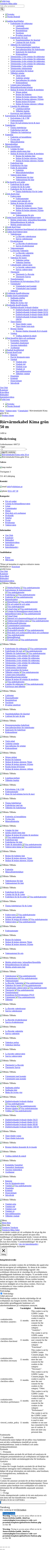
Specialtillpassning (23, 371)
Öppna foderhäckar (18, 127)
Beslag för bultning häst (25, 156)
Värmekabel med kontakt (26, 286)
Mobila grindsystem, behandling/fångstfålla (28, 220)
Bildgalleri (4, 395)
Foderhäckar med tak (19, 130)
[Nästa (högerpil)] (4, 1549)
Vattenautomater (17, 248)
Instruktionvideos (7, 397)
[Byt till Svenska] (9, 14)
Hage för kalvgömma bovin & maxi (25, 123)
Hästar (8, 511)
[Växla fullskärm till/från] (4, 1547)
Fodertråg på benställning (20, 137)
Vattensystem (15, 213)
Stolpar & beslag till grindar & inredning (27, 90)
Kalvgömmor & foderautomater (18, 116)
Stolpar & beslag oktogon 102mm (30, 99)
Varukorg (4, 3)
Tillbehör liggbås (23, 111)
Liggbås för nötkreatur (19, 106)
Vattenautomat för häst (25, 180)
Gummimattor (11, 508)
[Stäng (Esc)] (9, 1547)
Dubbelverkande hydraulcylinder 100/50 (22, 1127)
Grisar (7, 506)
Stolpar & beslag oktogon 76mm (29, 97)
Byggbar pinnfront (23, 35)
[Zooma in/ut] (1, 1547)
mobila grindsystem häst (20, 151)
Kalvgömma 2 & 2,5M (19, 118)
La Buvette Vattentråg (19, 250)
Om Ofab (4, 387)
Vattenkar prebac (23, 260)
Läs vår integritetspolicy (28, 1244)
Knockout (16, 566)
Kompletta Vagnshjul (19, 340)
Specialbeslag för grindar (26, 80)
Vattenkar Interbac (23, 262)
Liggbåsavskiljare (23, 109)
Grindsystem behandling (20, 85)
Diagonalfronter (22, 28)
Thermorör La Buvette (25, 274)
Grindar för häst (17, 149)
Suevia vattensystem (24, 269)
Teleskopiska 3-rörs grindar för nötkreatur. (27, 59)
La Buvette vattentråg (24, 253)
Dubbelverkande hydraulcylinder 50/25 (32, 310)
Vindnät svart (21, 366)
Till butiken (21, 1510)
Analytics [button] (4, 1461)
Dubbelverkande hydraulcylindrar (24, 307)
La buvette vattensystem (26, 267)
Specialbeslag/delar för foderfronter (30, 49)
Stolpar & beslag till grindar (21, 203)
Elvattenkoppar (16, 241)
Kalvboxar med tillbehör (20, 113)
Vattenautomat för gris (25, 215)
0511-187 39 (13, 491)
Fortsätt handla (9, 1513)
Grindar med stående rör (20, 201)
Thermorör (14, 272)
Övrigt (8, 520)
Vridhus (13, 333)
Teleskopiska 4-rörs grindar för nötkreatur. (27, 61)
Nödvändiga (8, 1293)
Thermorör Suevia (23, 277)
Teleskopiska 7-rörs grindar (21, 66)
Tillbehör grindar (17, 73)
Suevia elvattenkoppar (25, 246)
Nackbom (20, 33)
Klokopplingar (22, 54)
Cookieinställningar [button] (8, 1246)
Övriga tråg (15, 139)
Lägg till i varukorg (8, 452)
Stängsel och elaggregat (36, 618)
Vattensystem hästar (18, 175)
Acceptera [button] (21, 1246)
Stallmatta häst (16, 300)
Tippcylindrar (16, 321)
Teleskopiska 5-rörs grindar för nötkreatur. (27, 64)
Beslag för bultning (23, 94)
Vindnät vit (20, 369)
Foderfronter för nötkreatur (21, 23)
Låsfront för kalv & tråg (25, 42)
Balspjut (13, 355)
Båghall (17, 637)
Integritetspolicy (11, 547)
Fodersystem (15, 196)
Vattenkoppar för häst (24, 177)
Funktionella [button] (5, 1435)
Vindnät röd (20, 364)
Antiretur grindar (23, 78)
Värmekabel (15, 284)
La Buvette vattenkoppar (26, 236)
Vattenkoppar (15, 234)
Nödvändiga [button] (5, 1291)
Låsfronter (20, 26)
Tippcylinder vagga (24, 324)
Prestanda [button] (4, 1449)
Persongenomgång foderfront (28, 47)
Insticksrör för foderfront (26, 52)
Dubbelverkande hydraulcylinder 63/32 (32, 312)
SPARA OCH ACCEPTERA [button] (12, 1500)
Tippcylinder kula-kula (25, 326)
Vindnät (13, 359)
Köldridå (14, 378)
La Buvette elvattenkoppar (27, 243)
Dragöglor (14, 376)
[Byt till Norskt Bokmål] (12, 17)
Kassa (7, 557)
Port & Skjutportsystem (20, 357)
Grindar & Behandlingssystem (17, 504)
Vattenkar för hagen (18, 258)
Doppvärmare (16, 381)
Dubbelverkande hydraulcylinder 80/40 (32, 314)
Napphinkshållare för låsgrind (28, 40)
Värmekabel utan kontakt (26, 288)
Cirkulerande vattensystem (21, 265)
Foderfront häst (16, 163)
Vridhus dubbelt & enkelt (26, 336)
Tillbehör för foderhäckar (20, 132)
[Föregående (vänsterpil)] (1, 1549)
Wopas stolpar (21, 92)
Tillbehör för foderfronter (20, 45)
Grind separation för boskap (21, 71)
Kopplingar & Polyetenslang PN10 (24, 281)
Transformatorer (17, 279)
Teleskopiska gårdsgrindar (21, 68)
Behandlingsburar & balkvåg (22, 222)
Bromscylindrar (16, 329)
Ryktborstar (10, 522)
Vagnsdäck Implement (19, 343)
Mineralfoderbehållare (25, 172)
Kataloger (4, 390)
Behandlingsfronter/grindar (21, 87)
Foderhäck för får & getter (21, 189)
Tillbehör (14, 291)
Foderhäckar (10, 125)
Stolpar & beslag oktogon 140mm (30, 104)
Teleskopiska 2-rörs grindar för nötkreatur (27, 56)
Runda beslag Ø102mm (25, 101)
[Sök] (2, 9)
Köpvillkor (4, 392)
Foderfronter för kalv (19, 38)
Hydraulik (9, 515)
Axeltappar (15, 347)
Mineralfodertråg (17, 142)
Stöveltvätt (14, 383)
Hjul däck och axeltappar (15, 513)
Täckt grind (20, 75)
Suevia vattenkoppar (24, 239)
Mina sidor (12, 3)
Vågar (15, 616)
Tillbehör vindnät (23, 374)
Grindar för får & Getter (20, 187)
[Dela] (6, 1547)
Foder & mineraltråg (18, 168)
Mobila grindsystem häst (20, 224)
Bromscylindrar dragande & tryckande (31, 331)
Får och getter (11, 501)
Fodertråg (9, 135)
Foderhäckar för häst (18, 165)
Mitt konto (9, 560)
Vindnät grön (21, 362)
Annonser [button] (4, 1476)
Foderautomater (16, 120)
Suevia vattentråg (23, 255)
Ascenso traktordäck (18, 345)
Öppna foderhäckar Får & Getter (29, 191)
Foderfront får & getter (19, 184)
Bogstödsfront (21, 30)
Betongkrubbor (11, 144)
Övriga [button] (3, 1490)
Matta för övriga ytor (19, 303)
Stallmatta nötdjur (17, 298)
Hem (2, 411)
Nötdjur (8, 518)
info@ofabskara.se (14, 486)
